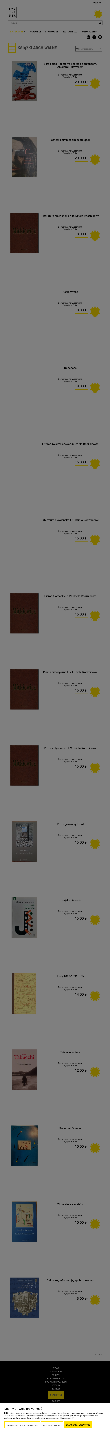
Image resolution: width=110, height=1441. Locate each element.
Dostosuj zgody (52, 1425)
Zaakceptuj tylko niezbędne (22, 1425)
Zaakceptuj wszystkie (78, 1425)
